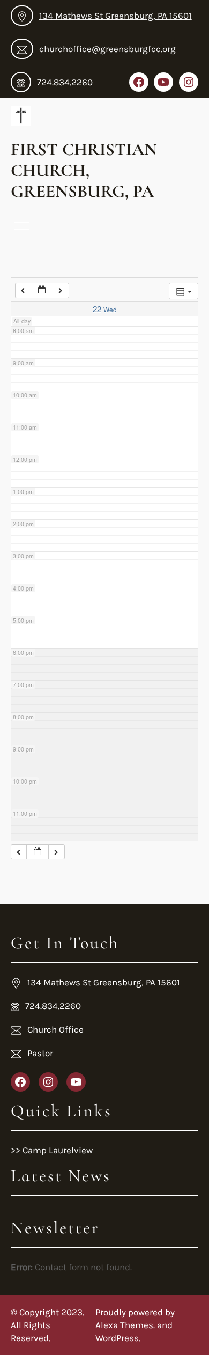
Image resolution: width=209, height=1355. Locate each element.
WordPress (117, 1337)
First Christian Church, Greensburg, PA (84, 170)
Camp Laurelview (58, 1150)
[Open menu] (22, 226)
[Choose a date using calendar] (42, 290)
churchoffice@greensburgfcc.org (107, 48)
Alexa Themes (124, 1325)
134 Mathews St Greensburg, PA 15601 (115, 15)
